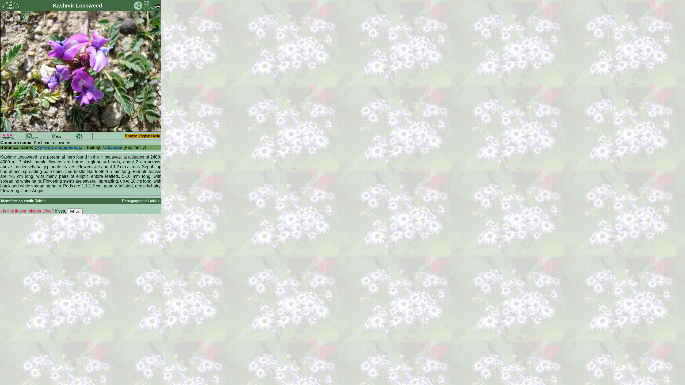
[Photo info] (158, 7)
